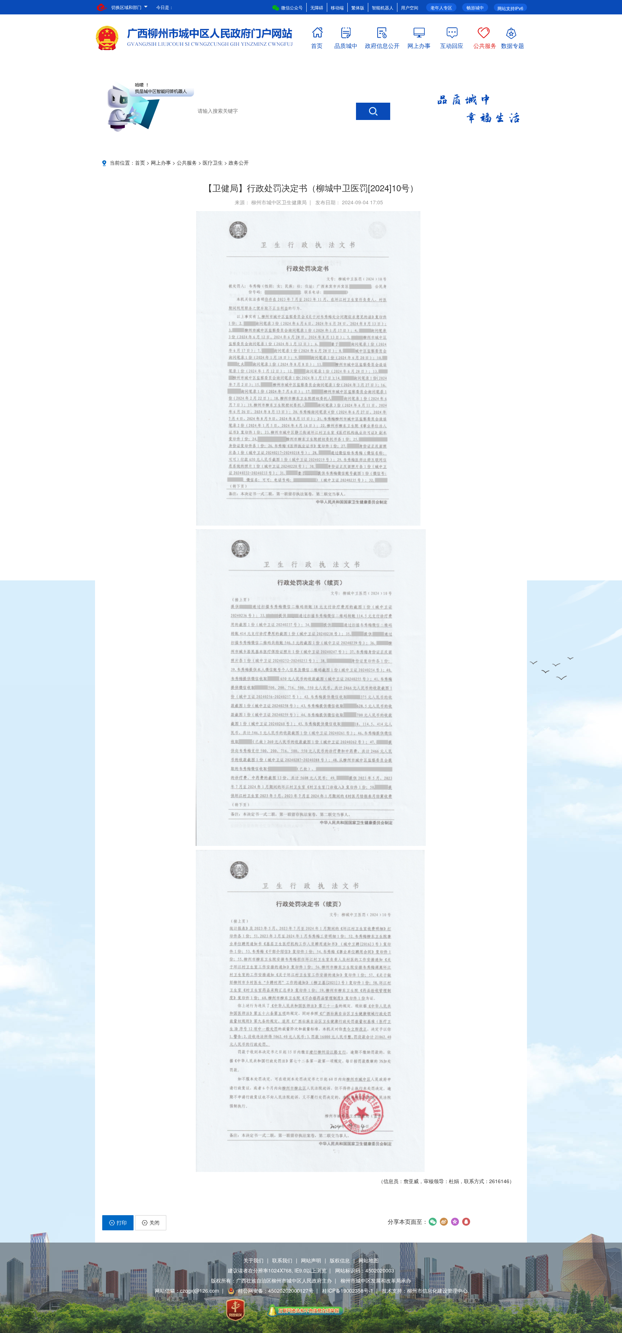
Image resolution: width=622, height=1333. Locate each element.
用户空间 (409, 7)
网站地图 (369, 1260)
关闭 (154, 1222)
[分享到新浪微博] (443, 1221)
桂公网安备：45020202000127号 (276, 1290)
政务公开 (239, 162)
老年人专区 (441, 7)
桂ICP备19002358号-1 (347, 1290)
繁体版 (357, 7)
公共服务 (484, 44)
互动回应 (451, 44)
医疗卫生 (213, 162)
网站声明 (311, 1260)
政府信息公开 (382, 44)
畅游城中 (475, 7)
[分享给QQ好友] (465, 1221)
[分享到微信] (432, 1221)
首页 (317, 44)
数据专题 (512, 44)
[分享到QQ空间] (454, 1221)
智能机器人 (382, 7)
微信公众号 (292, 7)
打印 (122, 1222)
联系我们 (282, 1260)
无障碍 (316, 7)
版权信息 (340, 1260)
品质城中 (345, 44)
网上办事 (419, 44)
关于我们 (253, 1260)
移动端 (337, 7)
